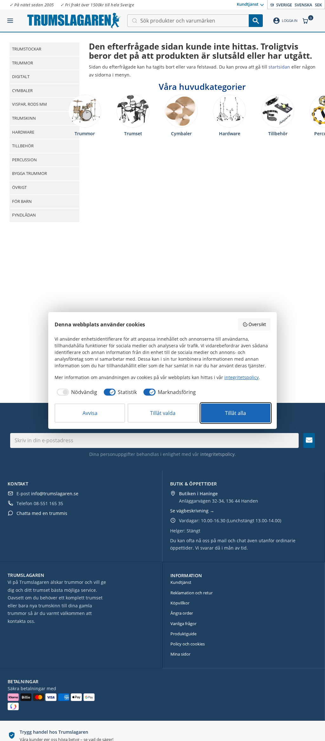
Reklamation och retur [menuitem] (191, 593)
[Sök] (256, 20)
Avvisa (90, 413)
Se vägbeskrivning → (192, 511)
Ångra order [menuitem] (181, 613)
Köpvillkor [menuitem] (179, 603)
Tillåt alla (235, 413)
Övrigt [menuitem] (19, 187)
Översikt (257, 324)
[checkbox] (76, 392)
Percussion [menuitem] (24, 160)
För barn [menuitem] (22, 201)
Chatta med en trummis (42, 513)
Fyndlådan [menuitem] (24, 215)
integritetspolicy (217, 454)
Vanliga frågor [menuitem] (183, 623)
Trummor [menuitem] (22, 63)
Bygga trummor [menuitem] (29, 173)
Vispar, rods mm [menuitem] (29, 104)
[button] (10, 18)
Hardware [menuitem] (23, 132)
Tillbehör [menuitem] (23, 146)
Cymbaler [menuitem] (22, 90)
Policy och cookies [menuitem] (187, 644)
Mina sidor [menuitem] (180, 654)
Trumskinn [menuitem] (24, 118)
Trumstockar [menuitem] (26, 49)
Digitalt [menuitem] (21, 76)
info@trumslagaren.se (54, 494)
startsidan (279, 67)
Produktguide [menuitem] (183, 634)
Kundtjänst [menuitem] (247, 4)
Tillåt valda (163, 413)
